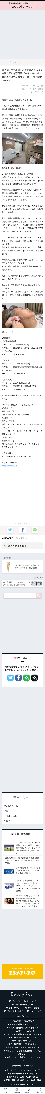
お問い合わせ (33, 1008)
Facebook (19, 682)
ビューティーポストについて (24, 1001)
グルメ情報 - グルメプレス (23, 1021)
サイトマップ (35, 1011)
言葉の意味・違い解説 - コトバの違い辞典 (23, 1080)
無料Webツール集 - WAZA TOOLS (23, 1077)
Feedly (26, 682)
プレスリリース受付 (15, 1011)
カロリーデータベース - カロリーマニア (23, 1070)
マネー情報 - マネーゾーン (23, 1041)
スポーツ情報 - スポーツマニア (23, 1038)
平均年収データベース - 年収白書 (23, 1074)
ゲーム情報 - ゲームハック (23, 1031)
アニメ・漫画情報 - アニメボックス (23, 1028)
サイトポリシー (15, 1008)
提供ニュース (10, 811)
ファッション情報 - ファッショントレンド (23, 1034)
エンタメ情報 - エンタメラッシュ (23, 1024)
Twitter (10, 682)
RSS (34, 682)
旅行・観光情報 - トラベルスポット (23, 1044)
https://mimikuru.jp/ (9, 466)
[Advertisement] (22, 34)
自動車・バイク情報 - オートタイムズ (23, 1047)
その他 (7, 821)
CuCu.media (12, 816)
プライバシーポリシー (23, 1005)
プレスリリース (21, 538)
